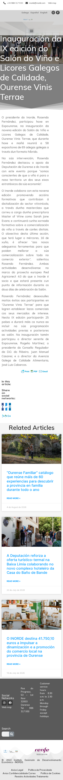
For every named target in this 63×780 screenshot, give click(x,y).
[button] (31, 31)
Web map (7, 707)
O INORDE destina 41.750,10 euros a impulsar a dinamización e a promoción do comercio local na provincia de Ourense (31, 647)
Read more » (13, 498)
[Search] (11, 734)
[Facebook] (10, 702)
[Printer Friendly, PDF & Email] (34, 371)
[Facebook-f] (58, 12)
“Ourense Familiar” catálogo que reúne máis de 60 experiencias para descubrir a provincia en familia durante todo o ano (30, 481)
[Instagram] (53, 12)
